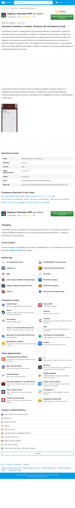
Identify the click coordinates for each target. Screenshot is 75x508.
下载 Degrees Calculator (58, 199)
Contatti (8, 464)
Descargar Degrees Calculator (11, 196)
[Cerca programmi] (49, 2)
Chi (2, 464)
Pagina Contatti (16, 250)
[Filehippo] (6, 2)
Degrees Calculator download (11, 202)
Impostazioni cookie (14, 470)
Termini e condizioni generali (10, 468)
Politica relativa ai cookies (31, 468)
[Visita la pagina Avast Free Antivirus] (62, 12)
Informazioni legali (64, 468)
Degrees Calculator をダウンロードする (38, 196)
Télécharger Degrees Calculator (35, 202)
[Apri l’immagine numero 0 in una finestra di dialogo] (9, 118)
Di (11, 17)
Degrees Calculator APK (25, 13)
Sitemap (26, 464)
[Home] (2, 8)
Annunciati (17, 464)
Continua (37, 453)
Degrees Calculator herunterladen (35, 199)
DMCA (3, 470)
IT (69, 2)
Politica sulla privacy (49, 468)
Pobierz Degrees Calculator (10, 199)
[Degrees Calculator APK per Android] (3, 15)
